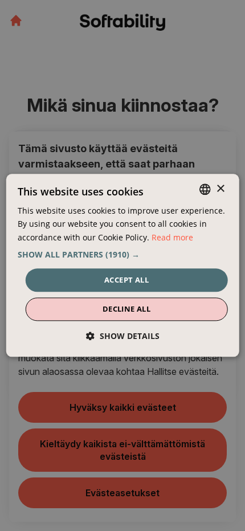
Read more (172, 237)
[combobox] (204, 189)
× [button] (220, 189)
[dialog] (122, 265)
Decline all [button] (126, 309)
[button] (123, 255)
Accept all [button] (126, 280)
